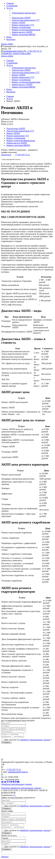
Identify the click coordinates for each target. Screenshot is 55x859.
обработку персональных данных (35, 740)
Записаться (6, 155)
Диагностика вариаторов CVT (26, 20)
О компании (12, 6)
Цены (9, 37)
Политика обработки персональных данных (21, 788)
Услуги (9, 8)
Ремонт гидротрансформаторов (26, 30)
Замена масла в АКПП (22, 32)
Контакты (10, 39)
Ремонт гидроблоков (21, 27)
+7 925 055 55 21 (34, 51)
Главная (10, 3)
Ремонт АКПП (18, 22)
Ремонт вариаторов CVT (23, 25)
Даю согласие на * (28, 740)
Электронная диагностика (24, 13)
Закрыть (5, 857)
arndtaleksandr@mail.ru (14, 51)
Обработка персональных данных (16, 784)
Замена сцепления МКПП (23, 34)
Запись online (7, 44)
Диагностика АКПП (21, 18)
